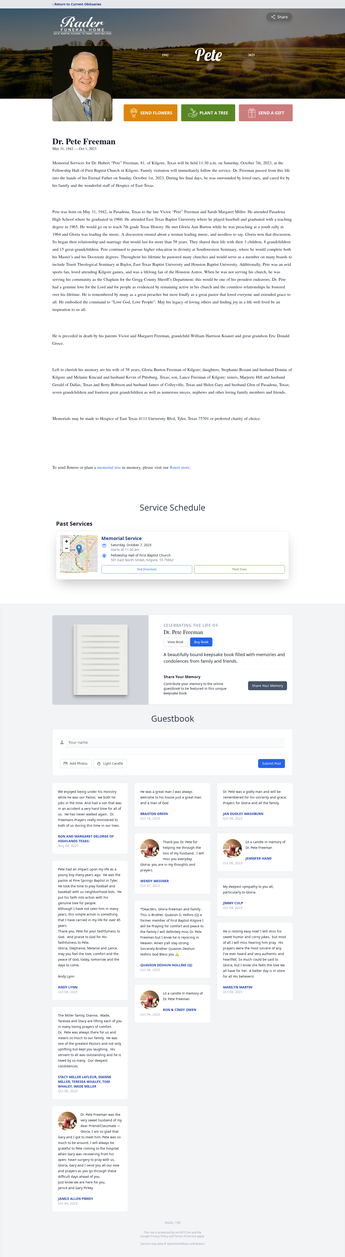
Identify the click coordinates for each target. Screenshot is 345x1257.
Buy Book (201, 642)
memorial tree (109, 467)
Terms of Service (185, 1236)
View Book (175, 642)
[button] (79, 549)
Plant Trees (239, 569)
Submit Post (271, 763)
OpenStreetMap (177, 1244)
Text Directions (147, 569)
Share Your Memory (267, 685)
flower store (179, 467)
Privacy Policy (159, 1236)
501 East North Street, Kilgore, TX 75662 (142, 560)
